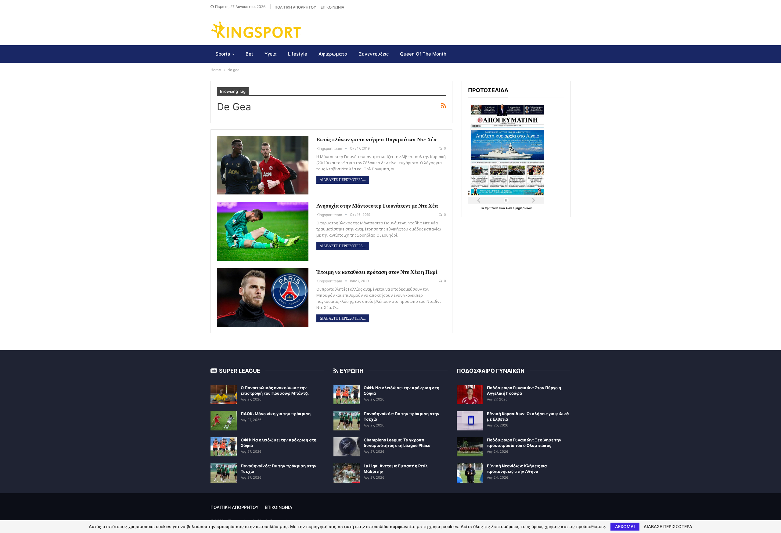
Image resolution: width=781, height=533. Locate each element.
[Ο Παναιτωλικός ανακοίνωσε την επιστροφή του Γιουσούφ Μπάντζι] (224, 394)
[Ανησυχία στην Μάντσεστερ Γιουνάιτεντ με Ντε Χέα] (262, 231)
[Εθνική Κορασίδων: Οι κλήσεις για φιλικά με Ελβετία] (470, 420)
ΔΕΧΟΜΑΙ (625, 526)
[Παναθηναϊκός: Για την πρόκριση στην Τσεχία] (224, 473)
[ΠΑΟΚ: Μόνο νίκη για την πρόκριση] (224, 420)
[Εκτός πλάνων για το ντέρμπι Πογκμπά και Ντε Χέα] (262, 165)
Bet (249, 54)
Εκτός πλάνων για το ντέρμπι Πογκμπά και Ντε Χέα (376, 139)
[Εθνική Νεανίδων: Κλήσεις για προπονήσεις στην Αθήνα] (470, 473)
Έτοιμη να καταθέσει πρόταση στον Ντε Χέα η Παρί (376, 272)
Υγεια (271, 54)
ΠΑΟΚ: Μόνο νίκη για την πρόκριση (276, 413)
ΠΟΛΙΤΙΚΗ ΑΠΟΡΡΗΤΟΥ (295, 7)
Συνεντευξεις (374, 54)
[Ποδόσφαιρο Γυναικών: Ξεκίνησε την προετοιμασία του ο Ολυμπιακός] (470, 447)
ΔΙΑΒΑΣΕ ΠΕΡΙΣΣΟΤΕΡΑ (668, 526)
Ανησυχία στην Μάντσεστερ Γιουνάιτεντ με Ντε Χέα (377, 205)
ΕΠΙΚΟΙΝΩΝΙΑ (332, 7)
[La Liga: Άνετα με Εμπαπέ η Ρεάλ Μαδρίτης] (346, 473)
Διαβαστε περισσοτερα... (343, 180)
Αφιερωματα (333, 54)
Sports (222, 54)
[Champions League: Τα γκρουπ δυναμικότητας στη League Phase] (346, 447)
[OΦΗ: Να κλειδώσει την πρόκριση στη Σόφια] (224, 447)
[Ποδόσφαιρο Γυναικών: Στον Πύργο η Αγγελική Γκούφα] (470, 394)
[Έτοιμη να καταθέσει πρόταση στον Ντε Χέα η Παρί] (262, 297)
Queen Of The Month (423, 54)
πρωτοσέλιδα (495, 208)
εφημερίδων (522, 208)
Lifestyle (297, 54)
